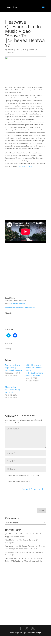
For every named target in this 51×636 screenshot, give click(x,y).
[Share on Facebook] (7, 322)
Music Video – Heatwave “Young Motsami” (12, 389)
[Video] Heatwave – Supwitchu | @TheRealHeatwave (13, 368)
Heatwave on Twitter (25, 166)
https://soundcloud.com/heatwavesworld (20, 307)
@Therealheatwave (18, 303)
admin (10, 49)
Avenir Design (35, 632)
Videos (31, 49)
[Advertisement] (25, 194)
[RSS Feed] (17, 322)
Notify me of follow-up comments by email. (23, 475)
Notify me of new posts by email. (20, 481)
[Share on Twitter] (12, 322)
